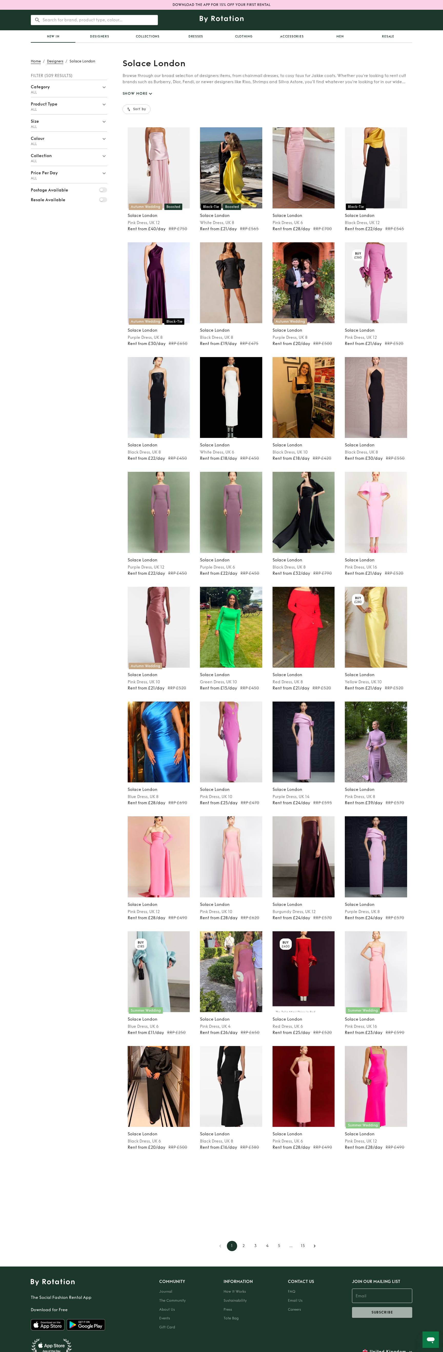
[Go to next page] (314, 1246)
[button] (69, 88)
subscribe (382, 1312)
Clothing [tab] (244, 36)
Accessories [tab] (292, 36)
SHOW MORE (135, 93)
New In (53, 36)
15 (303, 1245)
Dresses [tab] (195, 36)
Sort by (139, 109)
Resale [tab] (388, 36)
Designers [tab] (99, 36)
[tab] (53, 36)
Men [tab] (340, 36)
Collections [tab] (147, 36)
